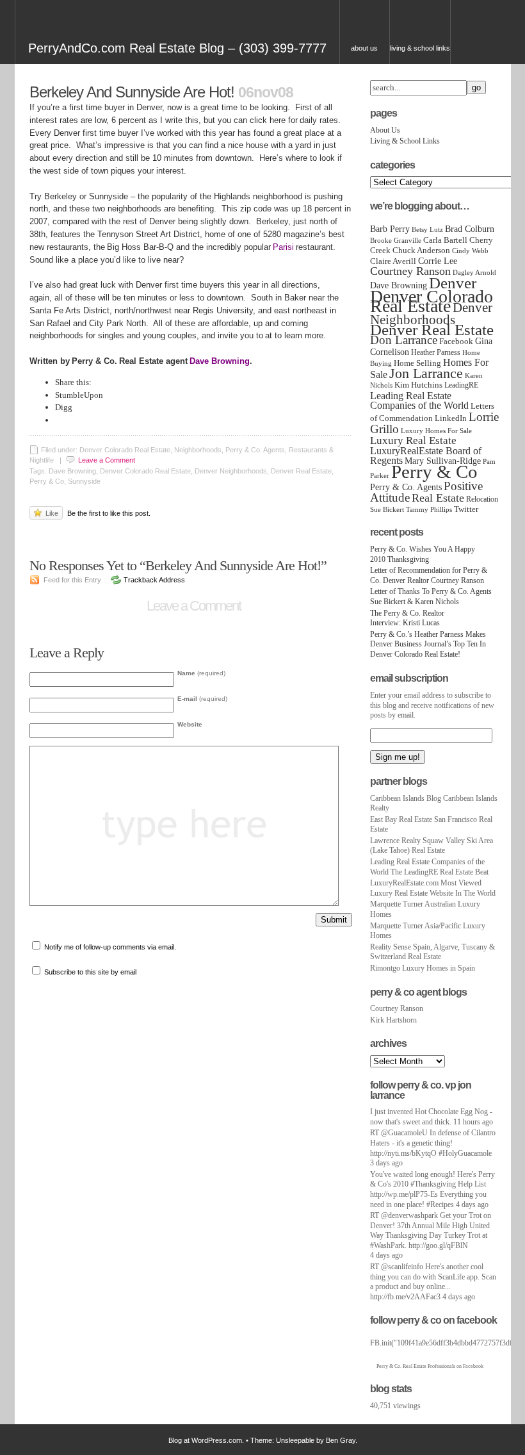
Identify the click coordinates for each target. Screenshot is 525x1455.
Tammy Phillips (429, 509)
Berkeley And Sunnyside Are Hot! (131, 92)
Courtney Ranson (410, 271)
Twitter (466, 509)
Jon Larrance (426, 373)
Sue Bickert (387, 509)
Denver (452, 283)
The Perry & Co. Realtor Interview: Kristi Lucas (407, 618)
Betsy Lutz (427, 229)
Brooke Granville (395, 240)
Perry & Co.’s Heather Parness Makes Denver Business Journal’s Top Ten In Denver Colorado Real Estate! (428, 644)
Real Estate (438, 497)
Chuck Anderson (421, 250)
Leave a (106, 460)
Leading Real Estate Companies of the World (419, 400)
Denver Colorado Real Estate (431, 301)
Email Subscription (409, 678)
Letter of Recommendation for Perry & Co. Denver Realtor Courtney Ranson (428, 575)
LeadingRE (461, 385)
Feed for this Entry (72, 580)
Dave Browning (398, 285)
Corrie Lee (437, 261)
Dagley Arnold (474, 272)
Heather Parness (435, 352)
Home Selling (417, 363)
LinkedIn (451, 418)
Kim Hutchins (418, 385)
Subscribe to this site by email (90, 972)
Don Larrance (403, 340)
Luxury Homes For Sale (436, 430)
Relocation (482, 499)
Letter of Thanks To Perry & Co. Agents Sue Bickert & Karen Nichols (431, 596)
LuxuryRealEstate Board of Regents (425, 455)
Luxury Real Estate (413, 440)
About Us (364, 48)
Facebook (456, 341)
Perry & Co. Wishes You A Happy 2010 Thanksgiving (422, 554)
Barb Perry (390, 229)
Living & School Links (420, 48)
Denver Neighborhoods (431, 313)
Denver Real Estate (432, 329)
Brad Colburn (469, 229)
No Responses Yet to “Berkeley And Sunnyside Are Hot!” (181, 565)
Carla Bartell (445, 240)
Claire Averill (393, 261)
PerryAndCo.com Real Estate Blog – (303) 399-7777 (177, 48)
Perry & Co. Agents (406, 487)
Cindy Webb (470, 250)
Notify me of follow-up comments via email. (110, 947)
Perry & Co (434, 471)
